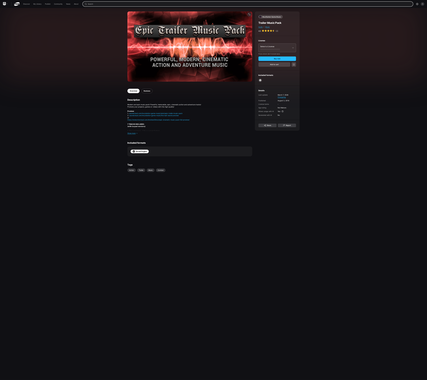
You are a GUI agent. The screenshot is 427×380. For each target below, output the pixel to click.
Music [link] (267, 27)
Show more (131, 133)
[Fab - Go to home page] (17, 4)
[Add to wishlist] (294, 64)
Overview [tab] (133, 91)
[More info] (282, 111)
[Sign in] (422, 4)
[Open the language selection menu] (417, 4)
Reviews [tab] (147, 91)
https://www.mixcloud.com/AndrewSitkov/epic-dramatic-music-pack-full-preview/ (158, 120)
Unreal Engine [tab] (141, 151)
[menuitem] (26, 4)
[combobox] (249, 4)
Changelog (282, 97)
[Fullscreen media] (249, 14)
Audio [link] (260, 27)
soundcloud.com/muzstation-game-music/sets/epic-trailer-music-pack (155, 113)
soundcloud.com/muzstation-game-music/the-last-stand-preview (154, 115)
